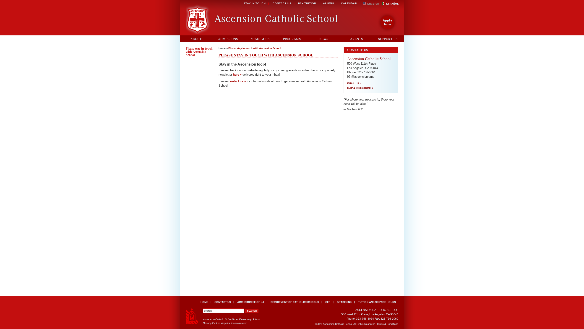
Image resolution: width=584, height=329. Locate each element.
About (196, 39)
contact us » (237, 81)
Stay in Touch (255, 3)
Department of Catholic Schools (295, 302)
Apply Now (387, 22)
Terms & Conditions (387, 324)
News (323, 39)
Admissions (228, 39)
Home (222, 48)
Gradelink (344, 302)
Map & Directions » (360, 88)
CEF (327, 302)
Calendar (349, 3)
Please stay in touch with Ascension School (254, 48)
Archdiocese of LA (250, 302)
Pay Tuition (307, 3)
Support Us (388, 39)
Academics (260, 39)
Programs (292, 39)
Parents (356, 39)
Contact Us (282, 3)
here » (237, 74)
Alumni (328, 3)
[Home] (263, 18)
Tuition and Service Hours (377, 302)
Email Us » (354, 83)
